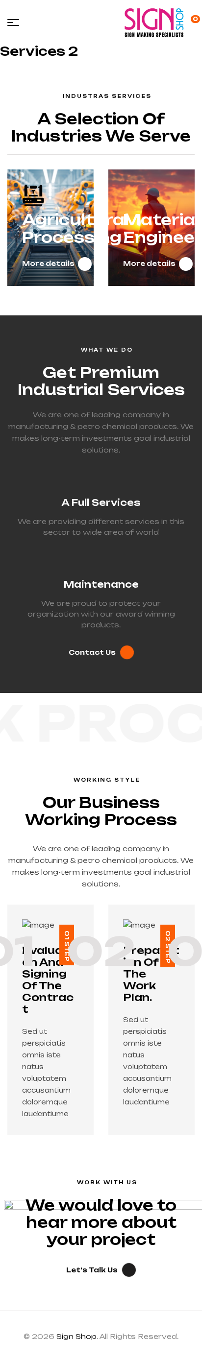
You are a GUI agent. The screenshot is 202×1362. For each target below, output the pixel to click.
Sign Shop (76, 1336)
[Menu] (13, 22)
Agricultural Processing (75, 228)
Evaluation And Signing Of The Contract (48, 979)
